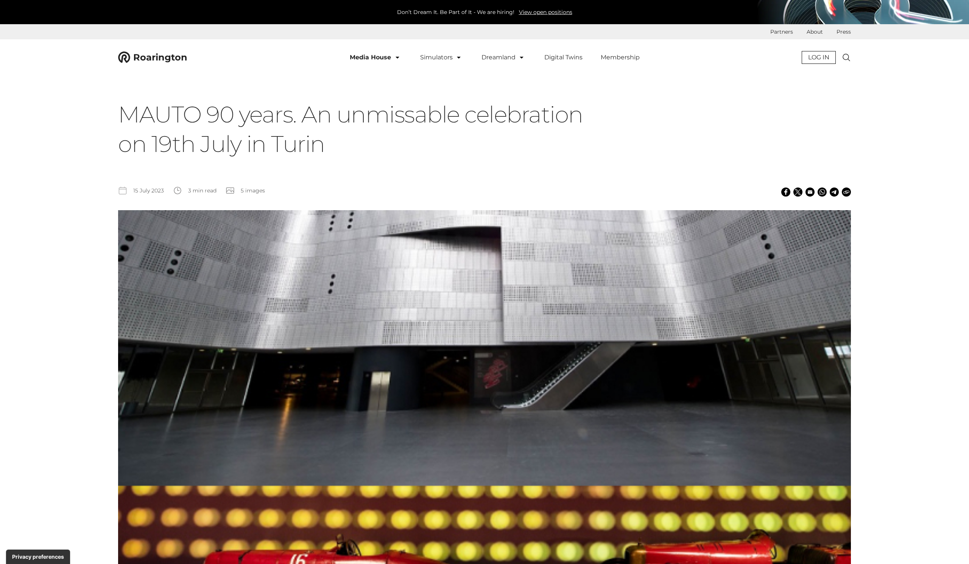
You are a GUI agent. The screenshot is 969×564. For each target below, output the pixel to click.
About (815, 31)
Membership (620, 57)
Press (844, 31)
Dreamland (499, 57)
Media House (371, 57)
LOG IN (818, 57)
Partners (781, 31)
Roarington (160, 57)
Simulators (437, 57)
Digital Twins (563, 57)
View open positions (545, 12)
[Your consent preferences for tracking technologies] (38, 557)
